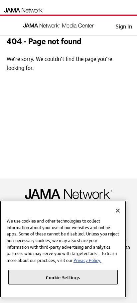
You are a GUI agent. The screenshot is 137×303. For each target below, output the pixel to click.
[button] (9, 24)
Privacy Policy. (87, 259)
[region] (63, 249)
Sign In (124, 25)
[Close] (117, 210)
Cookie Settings (63, 277)
